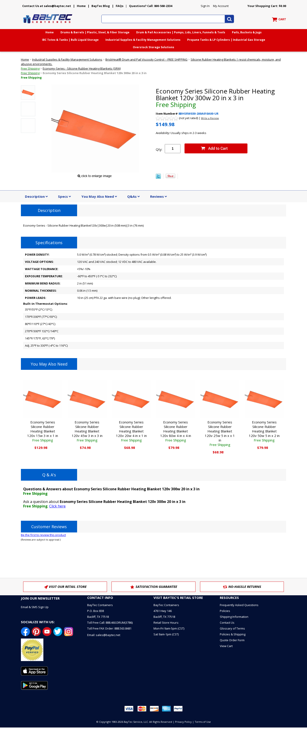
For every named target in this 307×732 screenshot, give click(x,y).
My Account (221, 6)
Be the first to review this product (43, 535)
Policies (225, 611)
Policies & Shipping (232, 634)
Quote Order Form (232, 640)
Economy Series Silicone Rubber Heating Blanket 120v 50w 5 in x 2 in (264, 431)
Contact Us (227, 623)
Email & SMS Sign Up (35, 607)
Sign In (205, 6)
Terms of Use (203, 721)
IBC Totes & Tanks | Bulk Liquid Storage (70, 40)
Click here (57, 506)
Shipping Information (234, 617)
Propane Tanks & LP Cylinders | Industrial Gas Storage (226, 40)
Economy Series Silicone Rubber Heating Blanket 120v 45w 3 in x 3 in (87, 431)
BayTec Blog (100, 6)
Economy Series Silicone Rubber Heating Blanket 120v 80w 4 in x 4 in (175, 431)
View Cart (226, 646)
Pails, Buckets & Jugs (247, 32)
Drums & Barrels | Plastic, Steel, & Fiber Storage (94, 32)
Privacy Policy (183, 721)
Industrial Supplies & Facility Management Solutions (142, 40)
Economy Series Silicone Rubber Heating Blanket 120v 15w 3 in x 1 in (42, 431)
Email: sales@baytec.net (103, 635)
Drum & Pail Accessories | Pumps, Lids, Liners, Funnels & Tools (180, 32)
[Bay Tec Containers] (48, 25)
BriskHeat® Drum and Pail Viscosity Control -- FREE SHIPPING (146, 59)
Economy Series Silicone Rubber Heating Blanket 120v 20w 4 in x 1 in (131, 431)
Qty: (159, 149)
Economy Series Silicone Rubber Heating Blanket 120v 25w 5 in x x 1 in (220, 433)
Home (81, 6)
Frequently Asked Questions (239, 605)
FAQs (119, 6)
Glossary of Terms (232, 628)
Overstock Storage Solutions (153, 47)
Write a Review (210, 118)
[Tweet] (158, 178)
